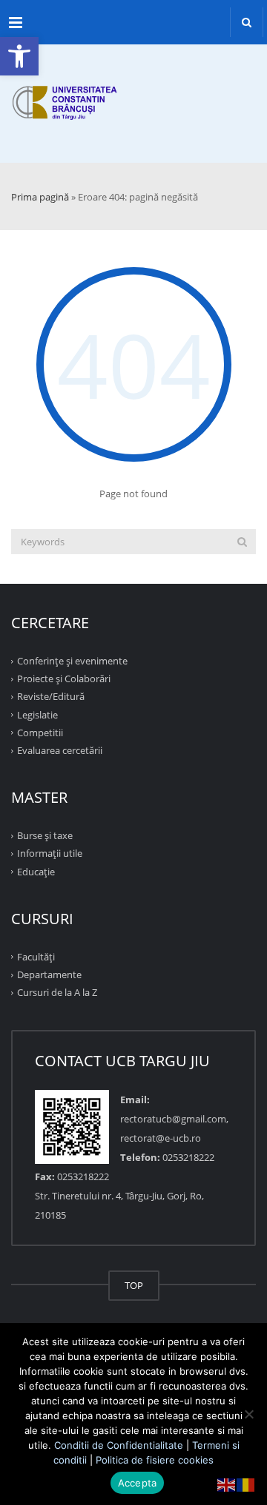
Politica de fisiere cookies (155, 1460)
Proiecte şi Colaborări (64, 678)
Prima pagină (40, 196)
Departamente (49, 974)
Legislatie (37, 714)
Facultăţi (36, 956)
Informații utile (49, 853)
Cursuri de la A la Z (57, 992)
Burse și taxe (45, 835)
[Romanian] (246, 1483)
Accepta (137, 1483)
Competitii (40, 732)
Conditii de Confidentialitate (118, 1445)
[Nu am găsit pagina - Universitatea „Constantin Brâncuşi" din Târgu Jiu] (133, 89)
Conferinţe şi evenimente (72, 660)
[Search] (242, 541)
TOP (134, 1285)
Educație (36, 871)
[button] (19, 56)
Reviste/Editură (51, 696)
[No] (248, 1414)
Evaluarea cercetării (59, 750)
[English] (227, 1483)
